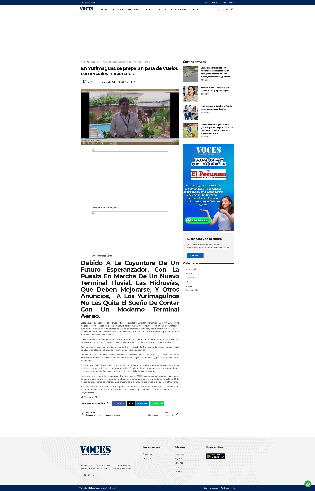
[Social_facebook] (214, 9)
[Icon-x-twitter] (85, 475)
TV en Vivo (102, 9)
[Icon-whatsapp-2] (226, 9)
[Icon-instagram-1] (222, 9)
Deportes (149, 9)
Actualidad (117, 9)
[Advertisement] (157, 32)
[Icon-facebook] (81, 475)
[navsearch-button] (232, 10)
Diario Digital (134, 9)
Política (162, 9)
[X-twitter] (218, 9)
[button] (119, 403)
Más (193, 9)
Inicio (83, 62)
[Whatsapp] (93, 475)
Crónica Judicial (179, 9)
